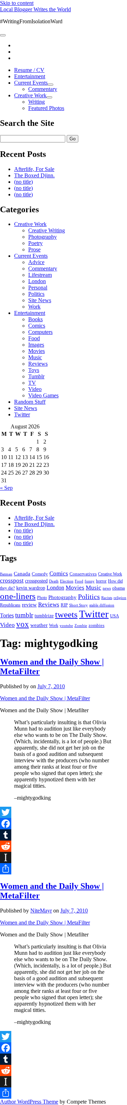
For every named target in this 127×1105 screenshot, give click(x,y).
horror (101, 581)
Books (35, 319)
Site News (39, 300)
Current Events (31, 83)
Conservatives (83, 574)
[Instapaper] (63, 857)
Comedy (40, 573)
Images (36, 345)
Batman (6, 574)
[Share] (63, 868)
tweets (66, 614)
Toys (33, 370)
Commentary (42, 89)
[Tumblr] (63, 835)
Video (35, 389)
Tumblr (36, 376)
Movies (36, 351)
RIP (64, 605)
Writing (36, 102)
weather (39, 625)
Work (34, 307)
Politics (36, 294)
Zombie (80, 625)
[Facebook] (63, 823)
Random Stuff (30, 402)
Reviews (38, 364)
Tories (7, 615)
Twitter (22, 414)
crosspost (12, 580)
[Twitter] (63, 812)
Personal (37, 288)
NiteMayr (41, 911)
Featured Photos (46, 108)
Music (35, 357)
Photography (42, 237)
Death (54, 581)
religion (120, 598)
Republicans (10, 605)
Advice (36, 262)
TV (32, 383)
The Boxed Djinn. (34, 175)
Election (66, 581)
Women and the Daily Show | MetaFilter (45, 698)
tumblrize (44, 615)
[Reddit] (63, 846)
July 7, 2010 (51, 686)
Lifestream (40, 275)
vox (22, 624)
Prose (34, 249)
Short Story (78, 605)
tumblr (24, 615)
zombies (96, 625)
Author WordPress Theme (29, 1102)
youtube (66, 625)
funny (90, 581)
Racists (106, 598)
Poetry (35, 243)
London (37, 281)
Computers (40, 332)
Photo (42, 597)
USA (114, 615)
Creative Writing (46, 230)
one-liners (18, 596)
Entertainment (29, 76)
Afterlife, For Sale (34, 169)
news (107, 588)
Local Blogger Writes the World (35, 9)
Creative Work (30, 95)
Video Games (43, 395)
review (29, 605)
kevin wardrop (30, 588)
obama (118, 588)
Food (34, 338)
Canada (22, 573)
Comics (36, 326)
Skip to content (17, 3)
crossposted (36, 581)
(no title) (23, 182)
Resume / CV (29, 70)
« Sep (6, 488)
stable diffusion (101, 605)
